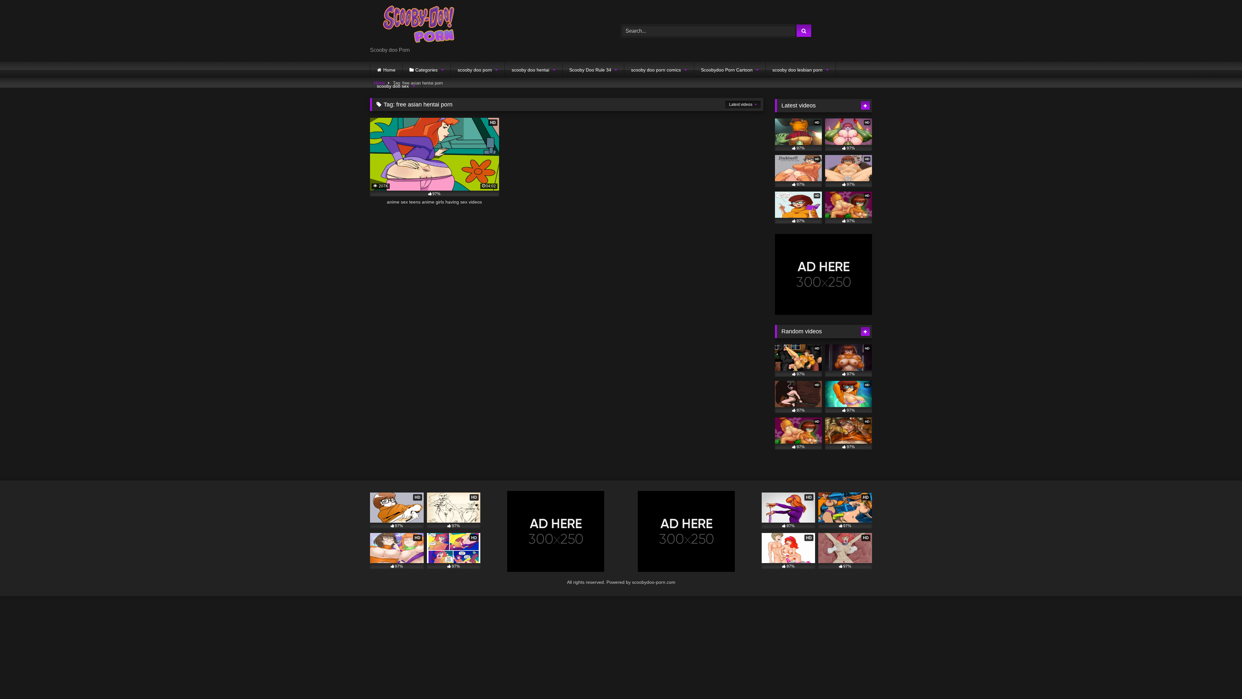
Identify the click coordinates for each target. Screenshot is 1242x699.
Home (389, 69)
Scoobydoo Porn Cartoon (727, 69)
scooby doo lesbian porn (797, 69)
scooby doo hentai (530, 69)
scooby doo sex (393, 86)
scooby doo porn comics (656, 69)
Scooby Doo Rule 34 (590, 69)
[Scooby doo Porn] (418, 25)
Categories (426, 69)
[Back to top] (1222, 679)
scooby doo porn (475, 69)
